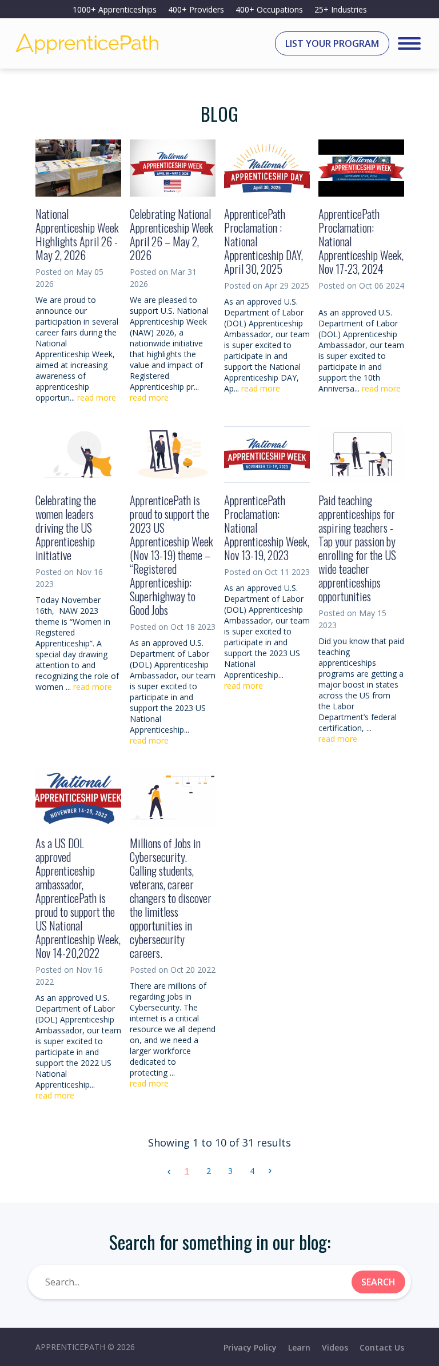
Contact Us (382, 1347)
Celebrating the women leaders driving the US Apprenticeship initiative (65, 528)
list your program (332, 43)
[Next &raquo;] (270, 1171)
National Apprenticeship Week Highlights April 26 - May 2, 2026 (77, 234)
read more (96, 397)
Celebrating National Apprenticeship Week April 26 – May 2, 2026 (171, 234)
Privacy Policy (250, 1347)
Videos (335, 1347)
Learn (299, 1347)
